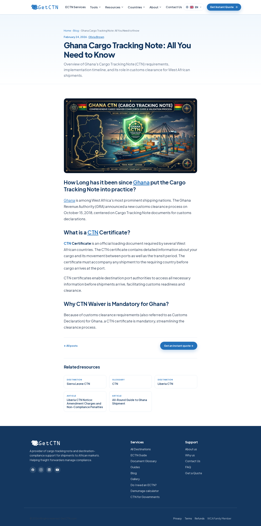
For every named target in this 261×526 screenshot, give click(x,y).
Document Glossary (143, 461)
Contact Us (174, 7)
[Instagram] (41, 470)
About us (191, 449)
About (153, 7)
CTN (92, 232)
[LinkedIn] (49, 470)
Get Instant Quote (222, 7)
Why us (190, 455)
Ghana (141, 182)
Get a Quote (193, 473)
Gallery (135, 479)
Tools (94, 7)
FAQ (188, 467)
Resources (112, 7)
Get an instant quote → (178, 345)
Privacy (177, 518)
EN (196, 7)
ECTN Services (75, 7)
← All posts (71, 345)
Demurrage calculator (144, 491)
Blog (76, 30)
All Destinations (140, 449)
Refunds (200, 518)
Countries (135, 7)
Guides (135, 467)
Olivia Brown (96, 36)
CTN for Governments (145, 497)
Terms (188, 518)
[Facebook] (33, 470)
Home (67, 30)
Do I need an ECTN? (143, 485)
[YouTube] (57, 470)
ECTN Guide (138, 455)
